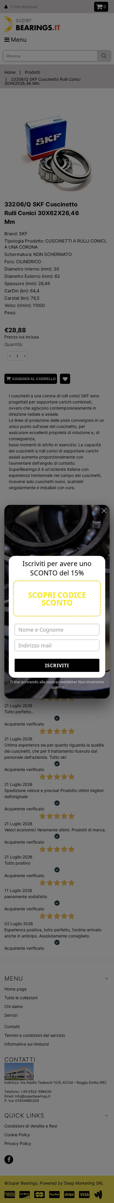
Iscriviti (57, 665)
